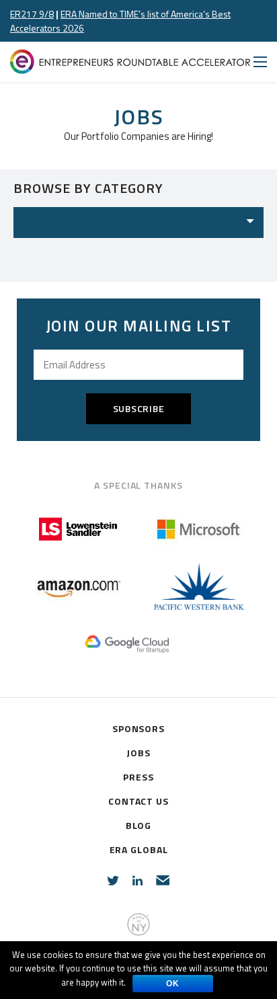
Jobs (138, 753)
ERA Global (139, 849)
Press (138, 777)
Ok (173, 983)
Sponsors (138, 728)
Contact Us (138, 801)
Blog (139, 825)
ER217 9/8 (32, 14)
